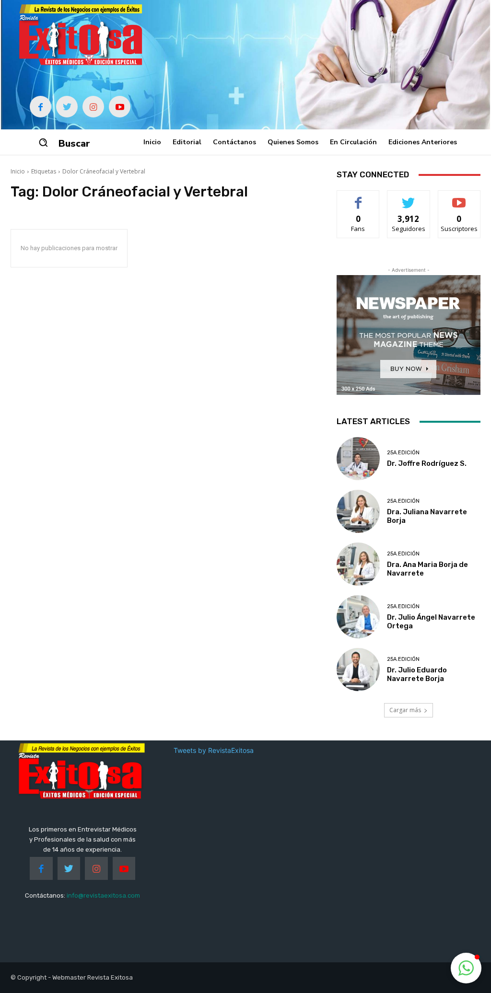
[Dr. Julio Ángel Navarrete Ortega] (358, 616)
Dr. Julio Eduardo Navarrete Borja (417, 674)
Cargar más (405, 710)
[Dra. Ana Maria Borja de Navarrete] (358, 564)
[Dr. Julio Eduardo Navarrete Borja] (358, 669)
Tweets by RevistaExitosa (214, 750)
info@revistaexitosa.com (103, 895)
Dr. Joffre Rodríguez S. (427, 463)
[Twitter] (67, 106)
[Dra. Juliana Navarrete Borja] (358, 511)
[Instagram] (93, 106)
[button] (43, 142)
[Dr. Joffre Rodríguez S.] (358, 458)
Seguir (408, 197)
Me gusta (358, 197)
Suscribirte (459, 197)
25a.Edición (403, 452)
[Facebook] (40, 106)
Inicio (18, 171)
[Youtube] (119, 106)
